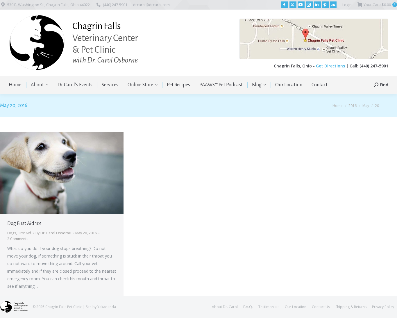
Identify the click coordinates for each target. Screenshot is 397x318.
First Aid (24, 233)
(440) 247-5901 (115, 4)
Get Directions (330, 66)
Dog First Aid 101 (24, 223)
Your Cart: (379, 4)
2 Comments (17, 238)
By (53, 233)
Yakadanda (106, 306)
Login (347, 4)
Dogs (11, 233)
